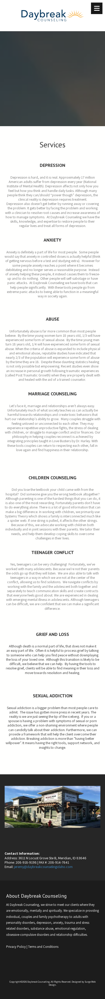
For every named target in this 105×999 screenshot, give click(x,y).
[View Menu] (96, 8)
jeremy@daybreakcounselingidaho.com (43, 866)
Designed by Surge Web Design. (72, 983)
